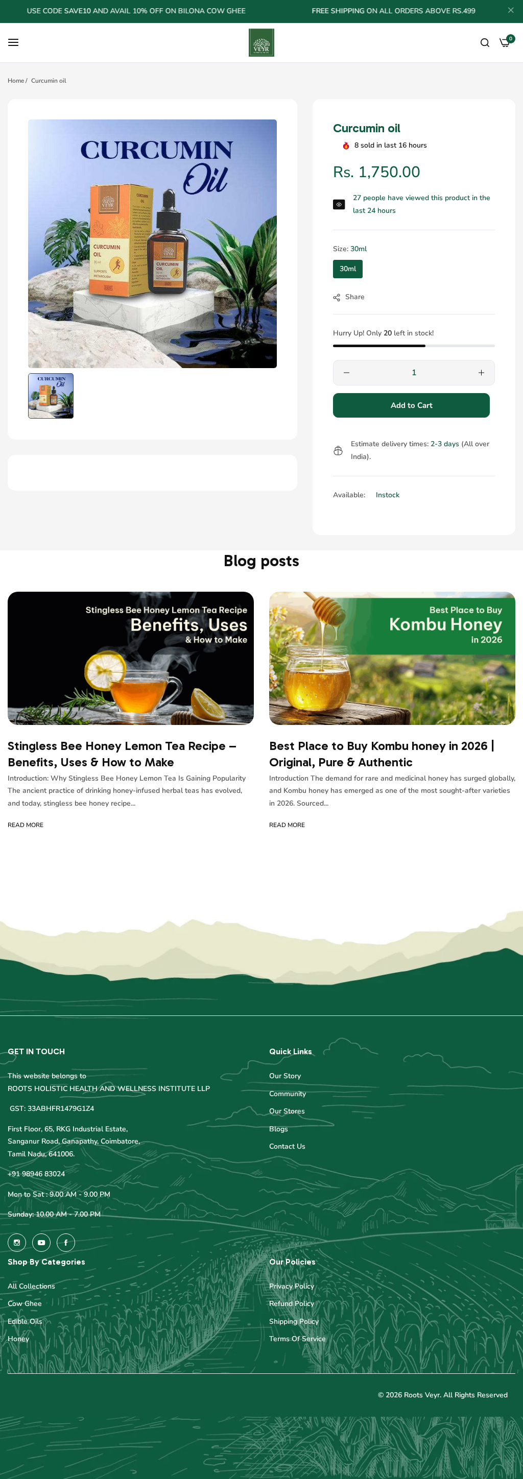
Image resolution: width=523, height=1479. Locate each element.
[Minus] (346, 373)
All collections (31, 1286)
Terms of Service (297, 1339)
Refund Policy (291, 1303)
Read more (25, 825)
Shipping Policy (294, 1321)
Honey (18, 1339)
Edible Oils (25, 1321)
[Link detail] (17, 1242)
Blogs (278, 1129)
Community (287, 1094)
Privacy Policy (291, 1286)
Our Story (285, 1076)
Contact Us (287, 1146)
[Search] (485, 42)
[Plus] (481, 373)
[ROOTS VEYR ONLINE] (261, 43)
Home (16, 81)
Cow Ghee (25, 1303)
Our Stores (287, 1111)
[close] (510, 12)
